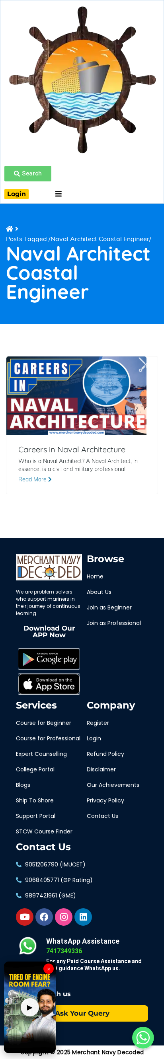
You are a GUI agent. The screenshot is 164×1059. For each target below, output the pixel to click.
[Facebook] (44, 917)
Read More (33, 479)
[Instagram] (63, 917)
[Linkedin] (83, 917)
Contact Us (43, 847)
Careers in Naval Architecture (71, 449)
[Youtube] (24, 917)
